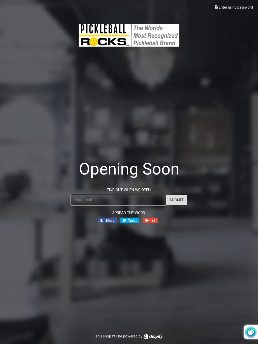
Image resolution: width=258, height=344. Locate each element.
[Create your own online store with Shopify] (153, 336)
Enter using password (235, 7)
